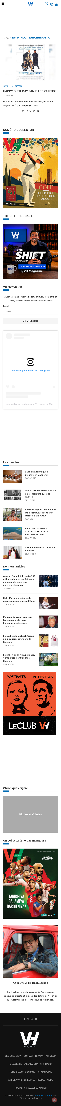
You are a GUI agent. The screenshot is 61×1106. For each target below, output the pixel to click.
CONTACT (28, 1056)
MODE (50, 1080)
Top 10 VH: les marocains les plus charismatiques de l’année (40, 493)
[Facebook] (42, 5)
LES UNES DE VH (13, 1056)
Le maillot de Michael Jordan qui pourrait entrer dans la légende (18, 639)
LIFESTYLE (29, 1080)
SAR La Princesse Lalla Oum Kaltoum (40, 549)
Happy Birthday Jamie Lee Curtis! (29, 91)
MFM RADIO (46, 1064)
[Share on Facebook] (27, 111)
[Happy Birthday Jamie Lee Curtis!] (30, 62)
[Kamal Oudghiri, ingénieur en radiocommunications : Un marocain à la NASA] (12, 514)
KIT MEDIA (51, 1056)
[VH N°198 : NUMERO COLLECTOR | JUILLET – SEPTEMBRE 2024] (12, 533)
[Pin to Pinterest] (34, 111)
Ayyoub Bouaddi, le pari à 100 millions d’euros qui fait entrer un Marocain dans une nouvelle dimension (19, 581)
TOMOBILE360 (16, 1072)
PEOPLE (41, 1080)
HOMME (19, 1088)
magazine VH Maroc (43, 1095)
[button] (6, 814)
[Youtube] (56, 5)
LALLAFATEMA (31, 1064)
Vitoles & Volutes (30, 814)
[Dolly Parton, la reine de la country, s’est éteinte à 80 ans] (48, 603)
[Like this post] (23, 111)
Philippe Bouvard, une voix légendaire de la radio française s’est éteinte (17, 620)
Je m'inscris (30, 321)
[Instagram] (52, 5)
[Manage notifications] (54, 1099)
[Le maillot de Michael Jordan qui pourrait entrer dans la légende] (48, 640)
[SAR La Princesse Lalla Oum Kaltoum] (12, 552)
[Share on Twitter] (30, 111)
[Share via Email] (38, 111)
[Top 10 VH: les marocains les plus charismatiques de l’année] (12, 495)
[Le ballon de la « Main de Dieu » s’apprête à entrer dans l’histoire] (48, 659)
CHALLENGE (16, 1064)
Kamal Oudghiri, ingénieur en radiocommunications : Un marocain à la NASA (40, 512)
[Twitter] (47, 5)
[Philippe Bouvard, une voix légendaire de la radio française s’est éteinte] (48, 622)
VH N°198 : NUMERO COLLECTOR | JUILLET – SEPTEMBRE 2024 (38, 531)
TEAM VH (39, 1056)
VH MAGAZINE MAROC (35, 1088)
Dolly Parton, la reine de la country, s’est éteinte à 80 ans (19, 599)
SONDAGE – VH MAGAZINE (38, 1072)
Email (6, 306)
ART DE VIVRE (15, 1080)
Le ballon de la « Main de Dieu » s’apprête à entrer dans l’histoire (19, 658)
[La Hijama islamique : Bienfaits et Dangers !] (12, 476)
